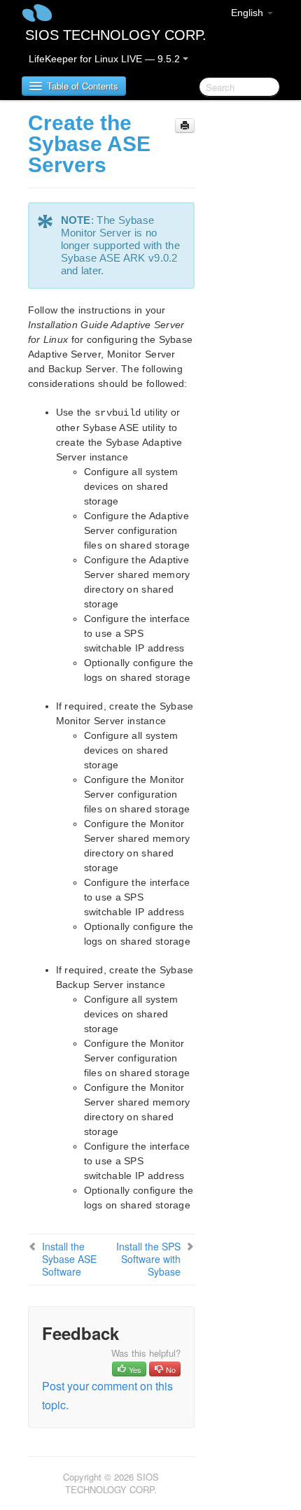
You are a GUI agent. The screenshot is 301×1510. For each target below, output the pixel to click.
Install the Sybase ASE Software (69, 1259)
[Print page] (185, 125)
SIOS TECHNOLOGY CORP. (115, 35)
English (248, 12)
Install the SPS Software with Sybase (148, 1259)
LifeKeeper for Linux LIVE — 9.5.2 (106, 58)
